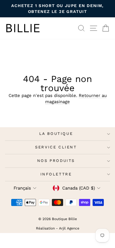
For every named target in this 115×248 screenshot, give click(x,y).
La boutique (56, 133)
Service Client (56, 147)
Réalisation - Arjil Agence (57, 228)
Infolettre (56, 174)
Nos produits (56, 160)
